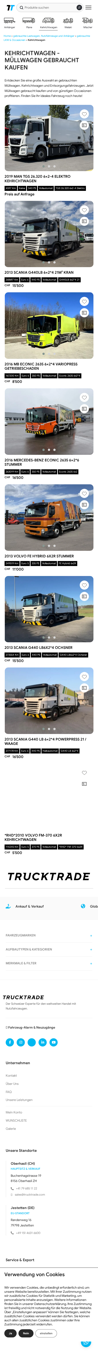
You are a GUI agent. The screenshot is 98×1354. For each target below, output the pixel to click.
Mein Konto (14, 1112)
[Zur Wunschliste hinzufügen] (84, 113)
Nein (26, 1333)
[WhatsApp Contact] (86, 1342)
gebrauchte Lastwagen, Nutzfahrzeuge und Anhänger (43, 35)
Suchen (21, 7)
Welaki (68, 27)
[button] (43, 166)
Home (7, 35)
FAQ (9, 1092)
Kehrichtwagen (48, 27)
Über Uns (12, 1084)
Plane (29, 27)
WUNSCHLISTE (16, 1120)
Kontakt (11, 1075)
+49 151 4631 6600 (28, 1233)
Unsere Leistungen (19, 1100)
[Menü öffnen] (88, 7)
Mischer (87, 27)
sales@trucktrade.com (30, 1194)
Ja (10, 1333)
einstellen (46, 1333)
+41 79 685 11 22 (26, 1188)
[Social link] (10, 1042)
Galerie (11, 1129)
